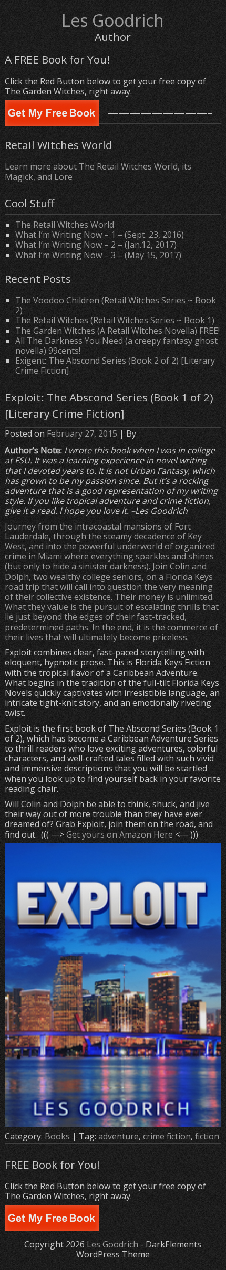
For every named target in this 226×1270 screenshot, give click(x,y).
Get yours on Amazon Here (119, 834)
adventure (118, 1136)
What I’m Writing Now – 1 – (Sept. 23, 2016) (99, 234)
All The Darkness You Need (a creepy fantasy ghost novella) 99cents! (116, 345)
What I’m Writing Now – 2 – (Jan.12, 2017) (96, 244)
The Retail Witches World (64, 224)
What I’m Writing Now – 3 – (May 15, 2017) (98, 255)
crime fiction (167, 1136)
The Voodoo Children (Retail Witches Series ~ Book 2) (115, 305)
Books (57, 1136)
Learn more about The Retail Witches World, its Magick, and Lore (98, 171)
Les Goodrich (112, 20)
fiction (207, 1136)
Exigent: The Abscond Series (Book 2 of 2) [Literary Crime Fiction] (115, 365)
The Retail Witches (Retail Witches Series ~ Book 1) (114, 320)
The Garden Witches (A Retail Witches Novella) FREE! (117, 330)
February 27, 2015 (82, 433)
